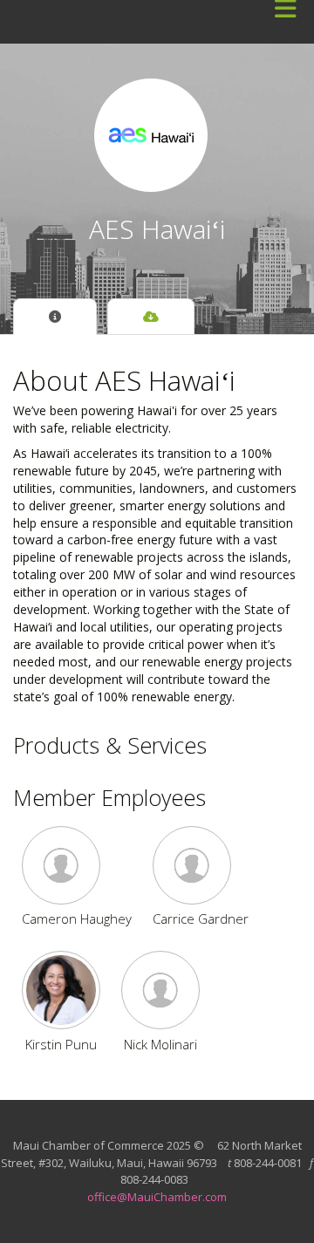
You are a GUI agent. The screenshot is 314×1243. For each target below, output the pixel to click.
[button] (77, 865)
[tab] (55, 316)
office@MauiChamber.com (157, 1197)
